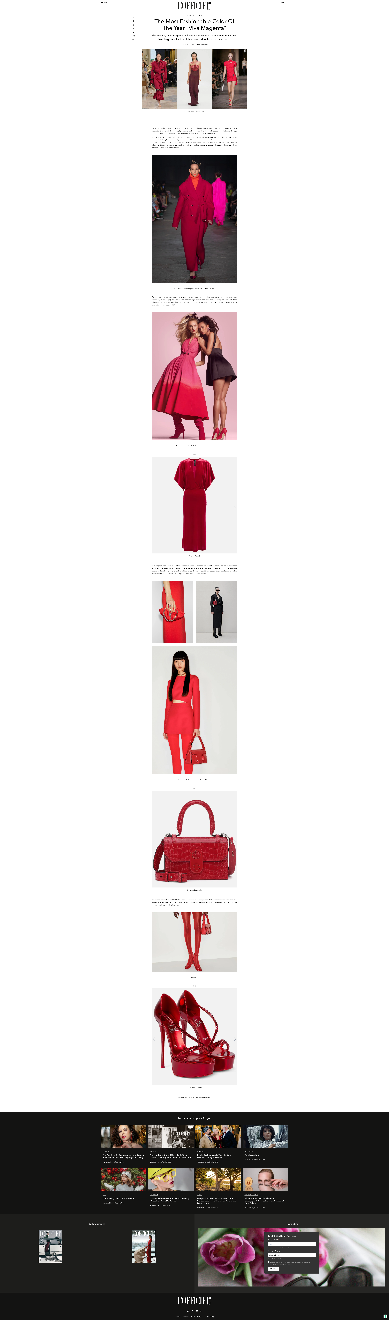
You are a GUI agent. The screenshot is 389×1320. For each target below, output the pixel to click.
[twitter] (133, 32)
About (177, 1316)
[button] (235, 507)
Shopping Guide (194, 15)
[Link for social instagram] (197, 1312)
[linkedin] (133, 29)
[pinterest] (133, 25)
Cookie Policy (209, 1316)
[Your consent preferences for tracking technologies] (385, 1316)
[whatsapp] (133, 36)
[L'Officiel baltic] (194, 5)
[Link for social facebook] (192, 1312)
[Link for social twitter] (188, 1312)
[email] (133, 17)
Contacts (185, 1316)
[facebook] (133, 21)
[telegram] (133, 40)
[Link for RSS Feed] (201, 1311)
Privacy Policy (196, 1316)
